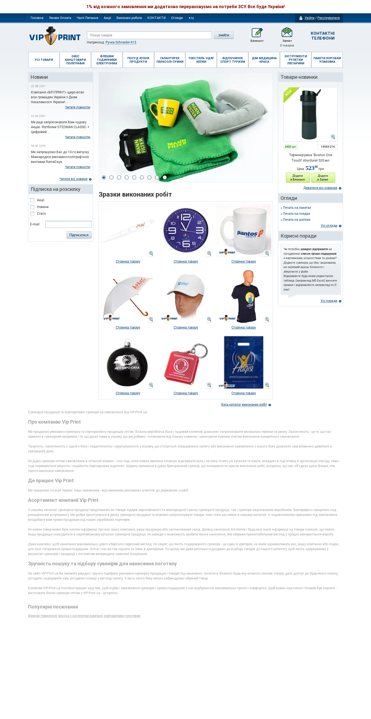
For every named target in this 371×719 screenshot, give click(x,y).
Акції (107, 18)
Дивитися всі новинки (320, 188)
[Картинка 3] (126, 177)
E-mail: (35, 224)
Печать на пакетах (297, 208)
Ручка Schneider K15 (121, 42)
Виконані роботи (129, 18)
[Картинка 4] (134, 177)
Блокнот (257, 41)
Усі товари (44, 60)
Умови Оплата (60, 18)
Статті (41, 214)
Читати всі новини (73, 179)
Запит (287, 43)
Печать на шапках (296, 220)
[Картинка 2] (119, 177)
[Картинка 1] (111, 177)
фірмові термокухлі (42, 616)
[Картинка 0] (104, 177)
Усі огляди (329, 226)
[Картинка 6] (149, 177)
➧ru (191, 18)
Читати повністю (77, 107)
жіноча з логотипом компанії (80, 616)
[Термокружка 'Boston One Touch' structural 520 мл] (310, 114)
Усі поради (328, 301)
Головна (37, 18)
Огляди (177, 18)
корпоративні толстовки (122, 616)
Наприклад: (111, 42)
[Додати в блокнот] (298, 178)
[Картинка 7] (157, 177)
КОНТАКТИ (156, 18)
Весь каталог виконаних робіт (244, 404)
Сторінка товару (128, 261)
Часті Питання (87, 18)
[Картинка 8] (164, 177)
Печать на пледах (296, 214)
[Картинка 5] (142, 177)
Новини (43, 207)
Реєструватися (328, 18)
